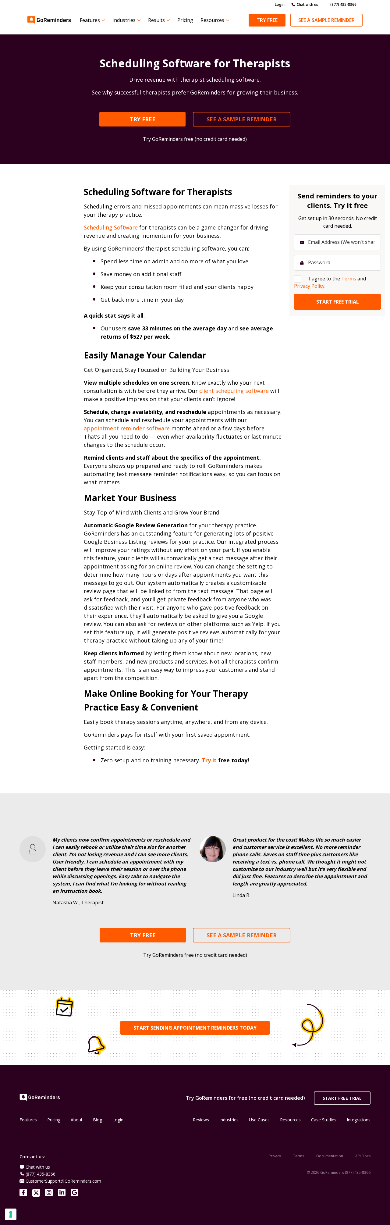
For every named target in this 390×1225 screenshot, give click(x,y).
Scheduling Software (111, 227)
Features (90, 20)
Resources (212, 20)
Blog (97, 1120)
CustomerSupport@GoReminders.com (63, 1181)
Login (280, 4)
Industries (124, 20)
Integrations (358, 1120)
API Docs (362, 1156)
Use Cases (259, 1120)
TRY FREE (142, 119)
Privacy (275, 1156)
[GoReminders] (49, 20)
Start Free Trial (342, 1098)
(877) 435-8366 (343, 4)
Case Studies (323, 1120)
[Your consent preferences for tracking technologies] (10, 1214)
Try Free (267, 20)
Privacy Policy (309, 286)
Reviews (201, 1120)
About (77, 1120)
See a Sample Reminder (326, 20)
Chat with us (307, 4)
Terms (298, 1156)
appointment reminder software (127, 428)
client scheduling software (234, 390)
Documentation (329, 1156)
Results (156, 20)
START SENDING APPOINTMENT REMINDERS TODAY (195, 1027)
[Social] (23, 1192)
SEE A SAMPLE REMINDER (242, 119)
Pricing (185, 20)
